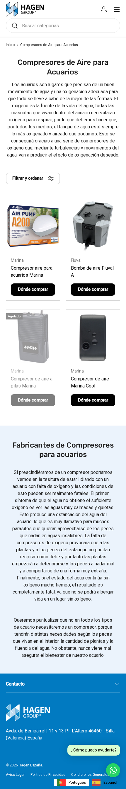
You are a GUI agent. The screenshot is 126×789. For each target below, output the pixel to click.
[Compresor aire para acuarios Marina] (33, 226)
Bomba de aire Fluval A (92, 271)
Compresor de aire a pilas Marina (31, 382)
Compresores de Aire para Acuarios (49, 45)
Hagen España (30, 765)
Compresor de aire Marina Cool (90, 382)
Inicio (10, 45)
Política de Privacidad (47, 775)
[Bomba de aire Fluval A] (93, 226)
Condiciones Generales (90, 775)
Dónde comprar (33, 289)
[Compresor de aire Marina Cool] (93, 336)
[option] (104, 782)
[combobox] (63, 25)
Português (77, 782)
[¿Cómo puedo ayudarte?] (113, 770)
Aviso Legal (15, 775)
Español (110, 782)
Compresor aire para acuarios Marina (31, 271)
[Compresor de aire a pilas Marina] (33, 336)
